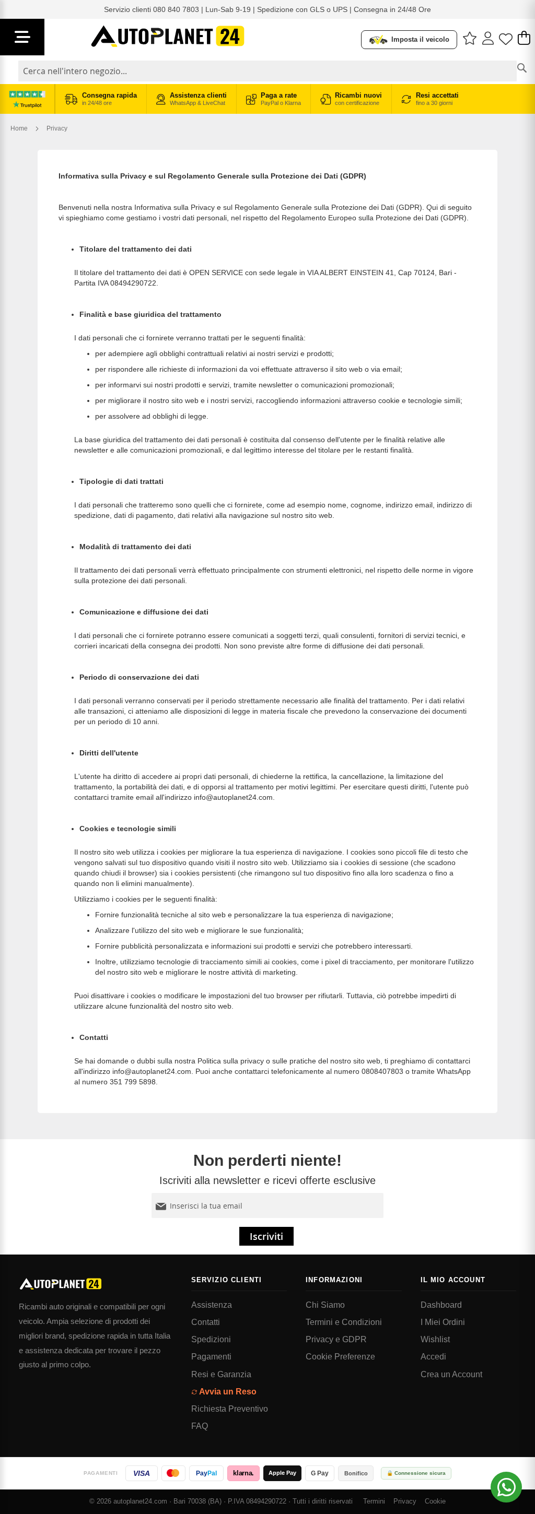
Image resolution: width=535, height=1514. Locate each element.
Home (19, 128)
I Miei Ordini (443, 1322)
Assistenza (211, 1304)
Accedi (433, 1356)
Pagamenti (211, 1356)
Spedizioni (211, 1339)
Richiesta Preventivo (229, 1408)
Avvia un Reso (228, 1391)
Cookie (435, 1501)
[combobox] (267, 71)
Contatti (205, 1322)
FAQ (199, 1426)
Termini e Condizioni (344, 1322)
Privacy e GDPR (336, 1339)
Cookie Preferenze (340, 1356)
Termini (374, 1501)
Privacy (404, 1501)
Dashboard (441, 1304)
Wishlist (435, 1339)
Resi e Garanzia (221, 1374)
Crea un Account (451, 1374)
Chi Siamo (325, 1304)
